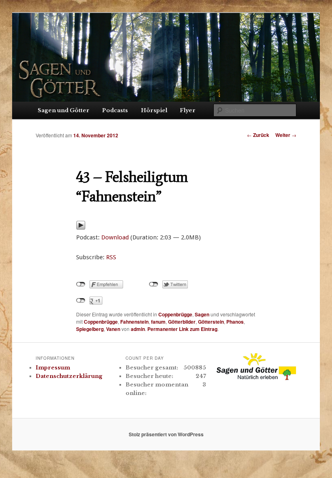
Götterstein (211, 321)
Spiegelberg (90, 329)
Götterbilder (182, 321)
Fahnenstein (134, 321)
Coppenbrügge (175, 314)
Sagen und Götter (63, 110)
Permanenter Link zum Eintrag (182, 329)
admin (138, 329)
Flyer (188, 110)
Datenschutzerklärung (69, 376)
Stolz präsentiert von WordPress (166, 434)
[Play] (80, 227)
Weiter (285, 135)
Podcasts (115, 110)
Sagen (202, 314)
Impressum (53, 367)
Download (115, 237)
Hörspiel (154, 110)
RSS (111, 257)
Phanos (235, 321)
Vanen (113, 329)
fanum (158, 321)
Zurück (258, 135)
